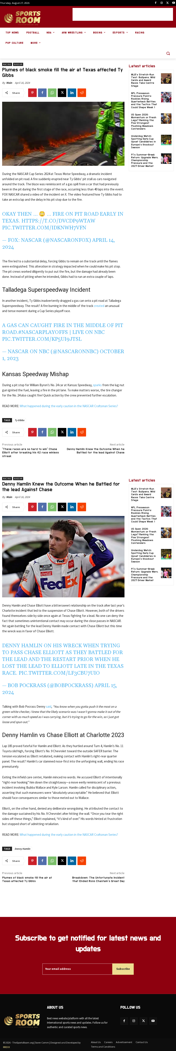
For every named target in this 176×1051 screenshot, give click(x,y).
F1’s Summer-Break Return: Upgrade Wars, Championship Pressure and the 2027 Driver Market (144, 160)
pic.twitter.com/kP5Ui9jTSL (42, 339)
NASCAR (18, 64)
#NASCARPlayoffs (43, 332)
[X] (167, 3)
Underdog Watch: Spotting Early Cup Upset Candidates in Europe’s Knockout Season (143, 142)
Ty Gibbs (19, 420)
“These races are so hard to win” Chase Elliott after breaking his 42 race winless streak (30, 453)
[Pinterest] (32, 92)
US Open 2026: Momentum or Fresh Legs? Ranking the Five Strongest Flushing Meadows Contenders (143, 121)
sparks (97, 385)
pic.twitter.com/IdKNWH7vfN (44, 228)
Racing (7, 64)
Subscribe (123, 969)
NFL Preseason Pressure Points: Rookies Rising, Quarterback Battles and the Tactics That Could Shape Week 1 (144, 100)
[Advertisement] (123, 14)
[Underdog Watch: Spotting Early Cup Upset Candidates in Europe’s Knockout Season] (166, 140)
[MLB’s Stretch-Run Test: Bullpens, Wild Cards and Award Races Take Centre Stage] (166, 78)
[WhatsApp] (52, 92)
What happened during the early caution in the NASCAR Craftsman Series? (69, 406)
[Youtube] (173, 3)
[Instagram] (161, 3)
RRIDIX (6, 1047)
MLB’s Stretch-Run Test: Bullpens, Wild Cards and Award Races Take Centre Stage (143, 80)
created (99, 306)
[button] (168, 53)
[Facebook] (155, 3)
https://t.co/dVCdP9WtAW (58, 221)
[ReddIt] (81, 92)
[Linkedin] (72, 92)
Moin (9, 83)
